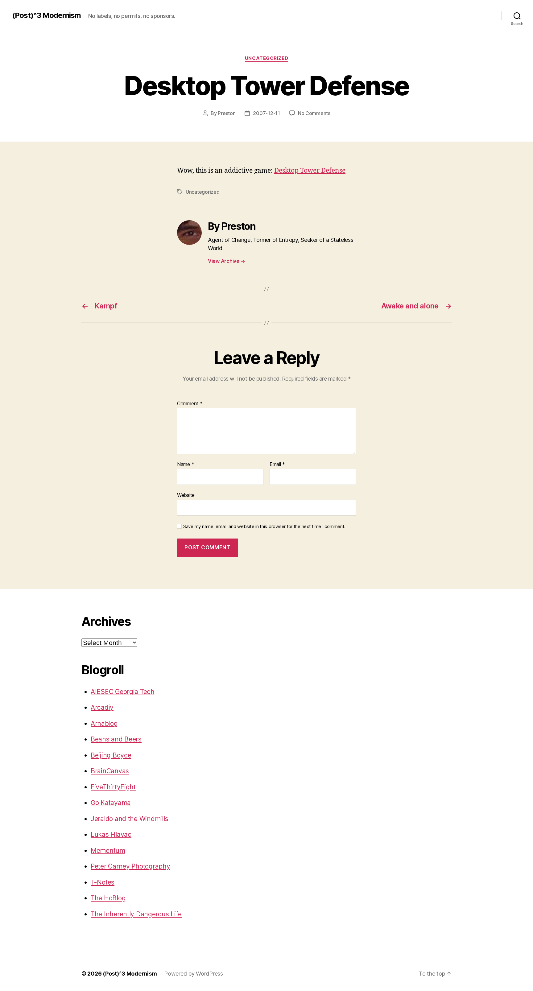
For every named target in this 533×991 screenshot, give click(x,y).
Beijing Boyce (111, 755)
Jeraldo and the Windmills (129, 819)
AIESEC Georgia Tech (123, 692)
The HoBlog (108, 898)
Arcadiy (102, 707)
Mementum (108, 850)
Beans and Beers (116, 739)
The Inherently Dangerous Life (136, 914)
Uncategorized (266, 58)
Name (185, 464)
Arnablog (104, 723)
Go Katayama (111, 803)
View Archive (226, 261)
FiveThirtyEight (113, 787)
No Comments (314, 113)
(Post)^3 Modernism (46, 15)
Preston (226, 113)
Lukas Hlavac (111, 834)
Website (186, 495)
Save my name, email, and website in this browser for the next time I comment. (264, 526)
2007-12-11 (266, 113)
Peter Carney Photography (130, 866)
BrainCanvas (110, 771)
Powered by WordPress (193, 973)
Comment (190, 404)
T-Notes (102, 882)
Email (277, 464)
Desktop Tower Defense (309, 171)
